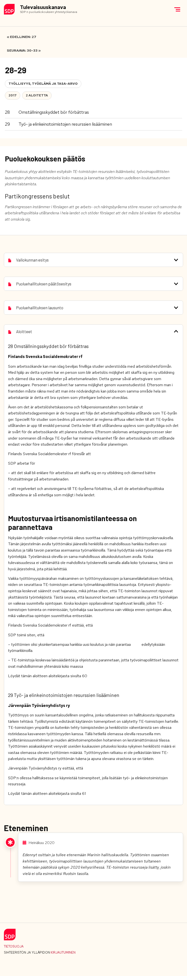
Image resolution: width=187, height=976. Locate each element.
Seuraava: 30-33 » (24, 50)
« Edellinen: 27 (21, 37)
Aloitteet (24, 331)
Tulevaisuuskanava (43, 7)
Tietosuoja (14, 946)
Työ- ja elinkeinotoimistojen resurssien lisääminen (65, 124)
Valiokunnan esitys (32, 259)
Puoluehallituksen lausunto (39, 307)
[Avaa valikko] (177, 9)
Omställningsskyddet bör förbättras (54, 112)
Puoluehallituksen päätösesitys (43, 283)
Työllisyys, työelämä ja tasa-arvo (43, 84)
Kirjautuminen (63, 952)
